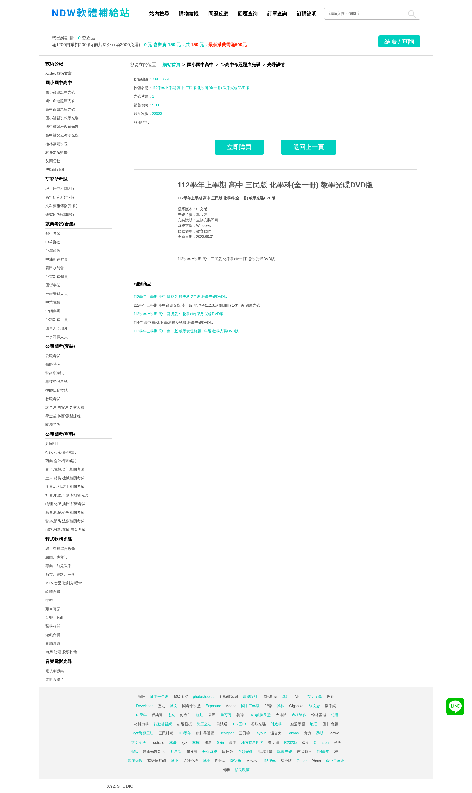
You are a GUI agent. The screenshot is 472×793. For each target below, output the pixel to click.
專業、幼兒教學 (58, 566)
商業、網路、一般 (60, 574)
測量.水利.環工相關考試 (64, 486)
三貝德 (244, 733)
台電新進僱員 (56, 276)
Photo (316, 761)
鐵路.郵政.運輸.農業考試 (65, 530)
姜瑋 (240, 715)
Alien (298, 696)
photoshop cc (204, 696)
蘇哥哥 (226, 715)
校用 (338, 751)
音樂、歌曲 (54, 617)
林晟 (173, 742)
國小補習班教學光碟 (62, 118)
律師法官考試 (56, 390)
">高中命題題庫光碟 (240, 64)
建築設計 (250, 696)
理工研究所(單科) (59, 189)
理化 (330, 696)
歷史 (161, 706)
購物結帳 (189, 13)
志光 (171, 715)
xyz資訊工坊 (143, 733)
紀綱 (334, 715)
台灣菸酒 (52, 251)
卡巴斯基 (270, 696)
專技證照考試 (56, 381)
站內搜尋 (159, 13)
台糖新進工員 (56, 319)
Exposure (213, 706)
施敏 (208, 742)
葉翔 (286, 696)
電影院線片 (54, 679)
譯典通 (157, 715)
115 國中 (239, 724)
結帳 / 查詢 (399, 41)
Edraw (220, 761)
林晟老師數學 (56, 152)
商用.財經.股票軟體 (61, 652)
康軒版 (227, 751)
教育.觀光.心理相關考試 (64, 512)
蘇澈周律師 (157, 761)
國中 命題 (330, 724)
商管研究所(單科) (59, 197)
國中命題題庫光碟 (60, 101)
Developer (144, 706)
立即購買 (239, 146)
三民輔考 (166, 733)
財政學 (276, 724)
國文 (173, 706)
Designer (226, 733)
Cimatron (321, 742)
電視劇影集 (54, 671)
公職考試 (52, 356)
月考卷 (175, 751)
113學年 (140, 715)
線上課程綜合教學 (60, 548)
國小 (206, 761)
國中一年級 (159, 696)
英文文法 (138, 742)
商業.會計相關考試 (60, 461)
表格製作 (299, 715)
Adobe (231, 706)
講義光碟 (284, 751)
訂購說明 (307, 13)
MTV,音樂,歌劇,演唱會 (63, 583)
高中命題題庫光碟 (60, 109)
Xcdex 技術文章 (58, 73)
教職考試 (52, 399)
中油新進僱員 (56, 259)
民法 (337, 742)
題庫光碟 (135, 761)
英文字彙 (314, 696)
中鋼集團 (52, 311)
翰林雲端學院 (56, 144)
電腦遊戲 (52, 643)
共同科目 (52, 443)
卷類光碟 (258, 724)
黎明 (320, 733)
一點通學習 (296, 724)
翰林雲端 (318, 715)
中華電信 (52, 302)
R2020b (290, 742)
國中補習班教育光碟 (62, 126)
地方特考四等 (252, 742)
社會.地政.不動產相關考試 (66, 495)
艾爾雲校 (52, 161)
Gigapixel (296, 706)
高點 (134, 751)
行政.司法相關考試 (60, 452)
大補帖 (281, 715)
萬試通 (221, 724)
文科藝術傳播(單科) (61, 206)
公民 (212, 715)
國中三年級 (250, 706)
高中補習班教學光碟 (62, 135)
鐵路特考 (52, 364)
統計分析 (190, 761)
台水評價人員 (56, 337)
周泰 (226, 770)
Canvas (292, 733)
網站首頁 (171, 64)
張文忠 (314, 706)
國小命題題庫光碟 (60, 92)
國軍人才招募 (56, 328)
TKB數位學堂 (260, 715)
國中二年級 (335, 761)
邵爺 (268, 706)
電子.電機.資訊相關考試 (64, 469)
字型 (49, 600)
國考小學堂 (191, 706)
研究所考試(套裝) (59, 214)
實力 (307, 733)
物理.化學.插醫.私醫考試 (65, 504)
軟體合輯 (52, 592)
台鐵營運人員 (56, 294)
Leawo (333, 733)
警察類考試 (54, 373)
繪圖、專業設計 (58, 557)
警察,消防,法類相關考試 (64, 521)
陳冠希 (235, 761)
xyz (184, 742)
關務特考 (52, 424)
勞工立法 (204, 724)
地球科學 (265, 751)
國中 (174, 761)
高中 (232, 742)
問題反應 (218, 13)
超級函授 (180, 696)
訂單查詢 (277, 13)
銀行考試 (52, 233)
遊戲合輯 (52, 635)
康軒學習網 (205, 733)
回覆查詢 (248, 13)
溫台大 (275, 733)
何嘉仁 (185, 715)
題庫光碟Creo (154, 751)
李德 (196, 742)
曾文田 (273, 742)
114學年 (323, 751)
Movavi (252, 761)
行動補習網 (54, 170)
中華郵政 (52, 242)
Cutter (302, 761)
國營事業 (52, 285)
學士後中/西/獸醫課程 (63, 416)
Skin (220, 742)
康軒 (141, 696)
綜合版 (286, 761)
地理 (313, 724)
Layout (260, 733)
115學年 (269, 761)
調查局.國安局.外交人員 (64, 407)
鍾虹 (199, 715)
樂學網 (330, 706)
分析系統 (209, 751)
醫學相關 (52, 626)
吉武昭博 (304, 751)
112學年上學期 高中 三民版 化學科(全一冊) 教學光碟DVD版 (275, 185)
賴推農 (191, 751)
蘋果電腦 (52, 609)
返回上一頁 (308, 146)
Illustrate (157, 742)
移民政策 (242, 770)
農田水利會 (54, 268)
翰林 (280, 706)
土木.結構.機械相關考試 (64, 478)
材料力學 (141, 724)
